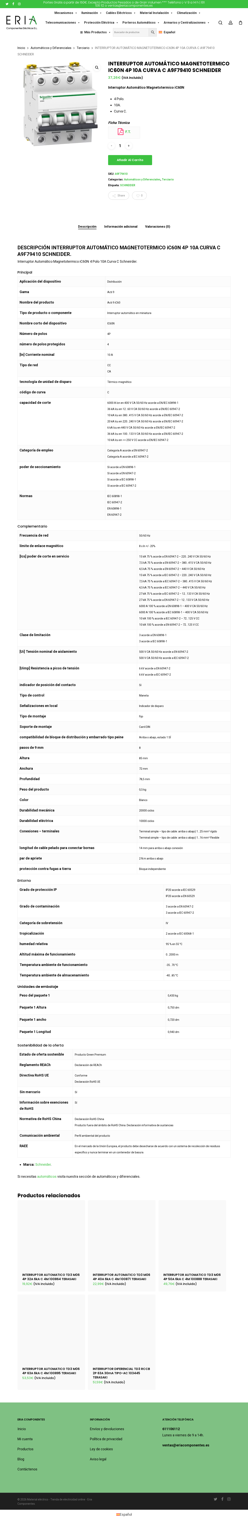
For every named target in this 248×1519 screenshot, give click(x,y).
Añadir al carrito (130, 160)
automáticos (47, 1176)
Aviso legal (98, 1459)
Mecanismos (63, 13)
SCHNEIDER (127, 185)
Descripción (87, 226)
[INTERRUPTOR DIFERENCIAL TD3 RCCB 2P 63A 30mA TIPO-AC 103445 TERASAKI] (122, 1328)
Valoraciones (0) (157, 226)
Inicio (21, 48)
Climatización (187, 13)
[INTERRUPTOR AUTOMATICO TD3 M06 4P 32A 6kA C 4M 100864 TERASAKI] (51, 1234)
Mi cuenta (25, 1439)
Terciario (83, 48)
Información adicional (120, 226)
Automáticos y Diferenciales (51, 48)
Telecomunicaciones (60, 22)
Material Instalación (154, 13)
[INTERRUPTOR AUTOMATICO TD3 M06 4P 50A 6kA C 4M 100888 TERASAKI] (192, 1234)
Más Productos (95, 32)
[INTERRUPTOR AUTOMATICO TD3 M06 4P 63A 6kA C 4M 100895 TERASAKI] (51, 1328)
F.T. (127, 132)
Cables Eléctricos (119, 13)
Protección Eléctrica (99, 22)
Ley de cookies (101, 1449)
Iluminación (89, 13)
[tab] (87, 226)
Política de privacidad (106, 1439)
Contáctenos (27, 1469)
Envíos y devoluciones (107, 1429)
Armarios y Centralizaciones (185, 22)
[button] (96, 67)
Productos (25, 1449)
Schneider (43, 1164)
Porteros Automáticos (139, 22)
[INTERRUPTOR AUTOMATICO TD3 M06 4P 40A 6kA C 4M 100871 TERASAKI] (122, 1234)
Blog (20, 1459)
